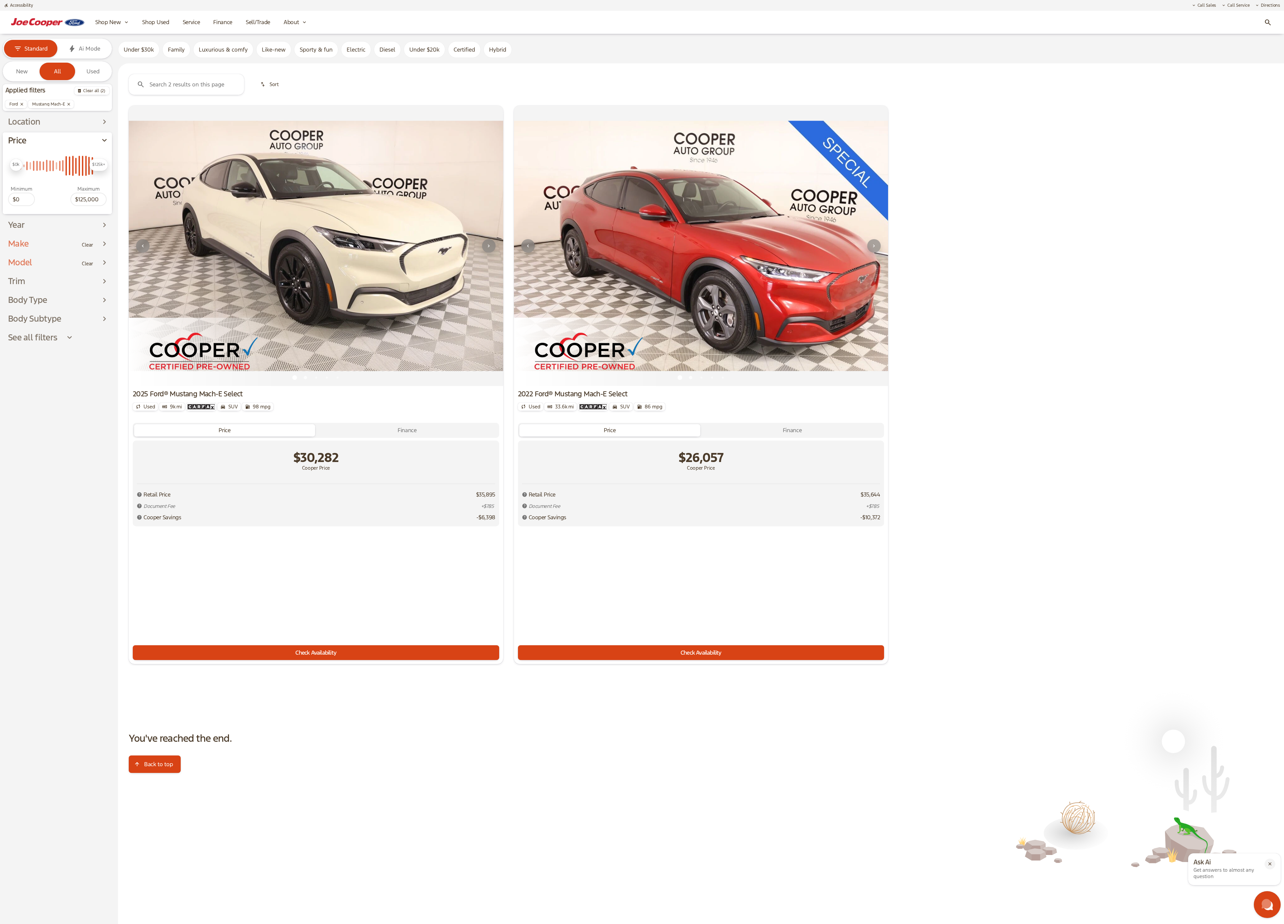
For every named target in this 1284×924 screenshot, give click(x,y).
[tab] (224, 430)
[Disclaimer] (139, 494)
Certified (464, 49)
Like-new (274, 49)
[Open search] (1268, 22)
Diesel (387, 49)
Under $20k (424, 49)
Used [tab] (93, 71)
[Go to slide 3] (316, 378)
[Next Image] (488, 246)
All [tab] (57, 71)
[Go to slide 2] (305, 378)
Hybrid (497, 49)
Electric (356, 49)
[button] (157, 246)
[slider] (16, 165)
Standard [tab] (36, 48)
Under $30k (139, 49)
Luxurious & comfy (223, 49)
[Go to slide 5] (338, 378)
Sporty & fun (316, 49)
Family (176, 49)
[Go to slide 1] (295, 378)
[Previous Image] (143, 246)
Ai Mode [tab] (89, 48)
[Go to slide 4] (327, 378)
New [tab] (22, 71)
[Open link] (201, 407)
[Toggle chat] (1267, 904)
